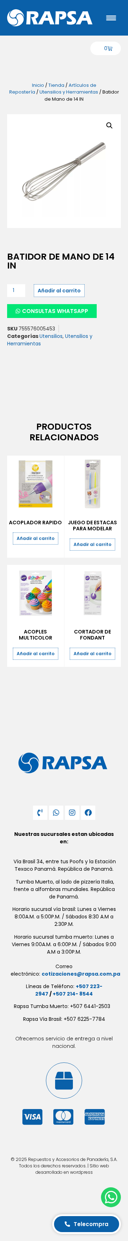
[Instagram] (72, 813)
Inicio (38, 85)
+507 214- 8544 (73, 993)
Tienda (56, 85)
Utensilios (51, 336)
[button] (109, 125)
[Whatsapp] (56, 813)
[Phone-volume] (40, 813)
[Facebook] (88, 813)
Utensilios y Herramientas (68, 92)
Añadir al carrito (59, 290)
